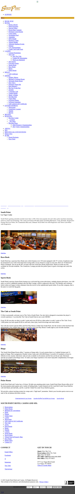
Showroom (12, 107)
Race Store (12, 139)
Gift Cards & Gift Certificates (18, 104)
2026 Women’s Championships (22, 125)
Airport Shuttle (13, 42)
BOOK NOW (9, 21)
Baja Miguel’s (13, 86)
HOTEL (7, 23)
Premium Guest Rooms (16, 32)
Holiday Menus (13, 77)
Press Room (8, 426)
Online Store (8, 416)
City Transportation (15, 47)
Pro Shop (12, 121)
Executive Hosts (14, 63)
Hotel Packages (13, 26)
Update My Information (19, 58)
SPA (6, 130)
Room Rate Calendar (15, 30)
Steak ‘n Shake (13, 95)
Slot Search (12, 61)
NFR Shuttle (12, 39)
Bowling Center (13, 118)
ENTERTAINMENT (11, 105)
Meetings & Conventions (12, 410)
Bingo (10, 68)
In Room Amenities (15, 102)
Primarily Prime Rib (15, 84)
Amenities (12, 37)
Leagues (12, 120)
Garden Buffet (13, 93)
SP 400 (7, 135)
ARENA (7, 128)
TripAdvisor (8, 469)
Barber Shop (8, 440)
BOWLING (8, 116)
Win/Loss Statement (18, 60)
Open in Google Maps (44, 465)
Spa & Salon (8, 435)
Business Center (14, 40)
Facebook (8, 455)
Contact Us (8, 442)
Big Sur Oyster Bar (15, 88)
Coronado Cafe (13, 91)
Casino (7, 417)
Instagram (8, 462)
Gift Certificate (13, 74)
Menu (2, 18)
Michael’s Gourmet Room (17, 79)
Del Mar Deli (13, 97)
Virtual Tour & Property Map (14, 437)
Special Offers (13, 28)
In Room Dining (14, 100)
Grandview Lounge (15, 109)
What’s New (8, 134)
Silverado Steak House (16, 81)
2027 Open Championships (20, 127)
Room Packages (14, 137)
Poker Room (12, 70)
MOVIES (8, 114)
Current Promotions (15, 53)
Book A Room (13, 25)
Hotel (6, 412)
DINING (7, 76)
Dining (7, 414)
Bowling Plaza (13, 123)
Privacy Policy (43, 482)
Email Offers (9, 452)
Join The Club (16, 56)
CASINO (8, 51)
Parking (11, 46)
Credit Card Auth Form (16, 49)
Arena (6, 424)
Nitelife (11, 111)
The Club (8, 423)
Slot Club (11, 54)
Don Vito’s (12, 83)
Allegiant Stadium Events (16, 44)
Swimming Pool (14, 35)
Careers (7, 432)
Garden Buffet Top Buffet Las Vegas (44, 398)
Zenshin (11, 90)
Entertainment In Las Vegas (23, 398)
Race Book (12, 67)
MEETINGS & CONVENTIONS (15, 132)
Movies (11, 112)
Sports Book (12, 65)
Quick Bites (12, 98)
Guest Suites (12, 33)
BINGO (7, 72)
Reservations (9, 407)
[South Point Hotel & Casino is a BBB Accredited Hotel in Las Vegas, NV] (69, 483)
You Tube (8, 465)
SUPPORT (8, 14)
